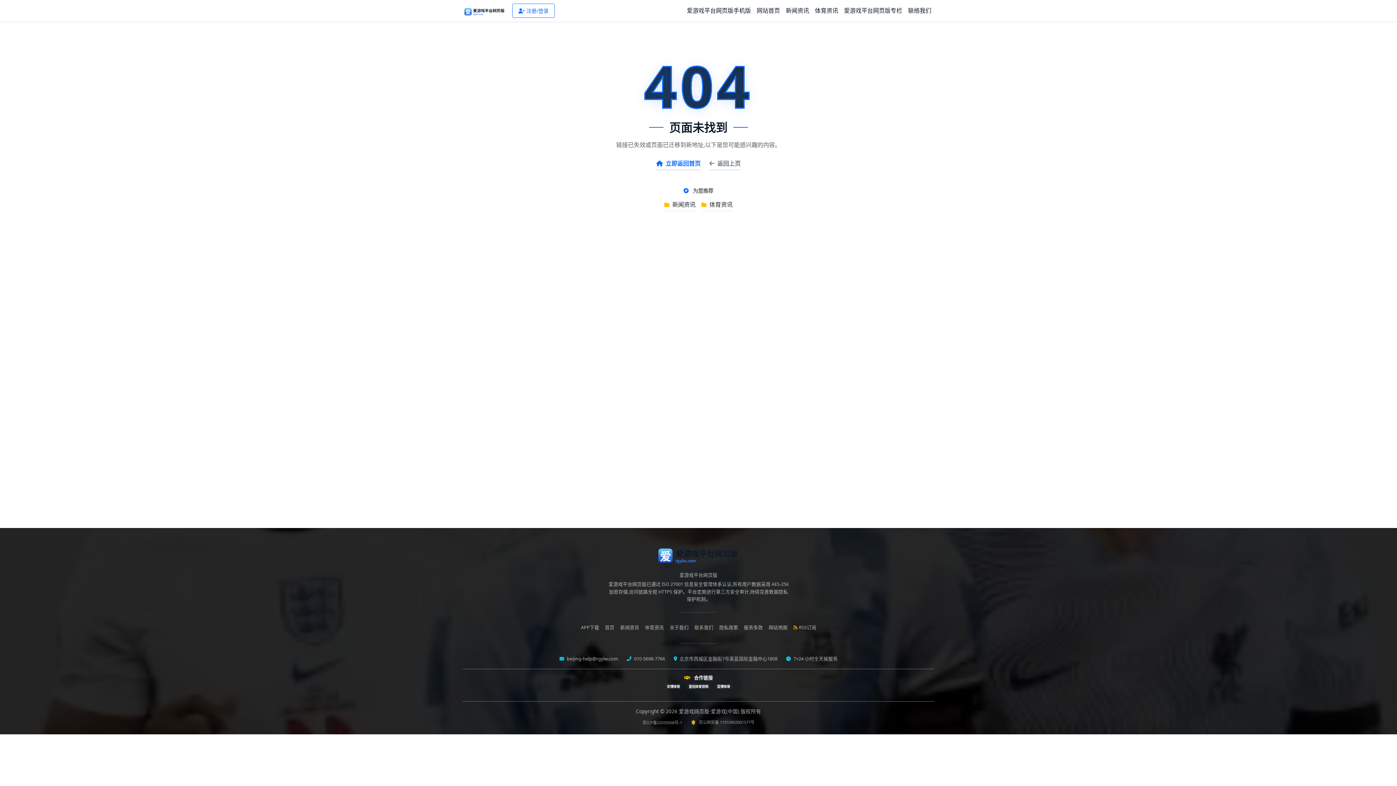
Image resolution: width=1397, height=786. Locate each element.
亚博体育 (723, 686)
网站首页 (768, 11)
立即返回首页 (683, 163)
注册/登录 (537, 10)
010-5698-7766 (649, 659)
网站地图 (778, 627)
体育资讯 (826, 11)
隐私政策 (728, 627)
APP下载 (590, 627)
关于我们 (679, 627)
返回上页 (729, 163)
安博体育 (673, 686)
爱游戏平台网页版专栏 (873, 11)
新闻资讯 (797, 11)
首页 (609, 627)
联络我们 (919, 11)
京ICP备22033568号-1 (662, 722)
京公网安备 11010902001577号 (727, 722)
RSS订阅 (807, 627)
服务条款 (753, 627)
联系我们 (703, 627)
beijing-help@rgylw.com (592, 659)
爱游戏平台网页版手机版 (719, 11)
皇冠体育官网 (698, 686)
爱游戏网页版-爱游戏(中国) (710, 711)
